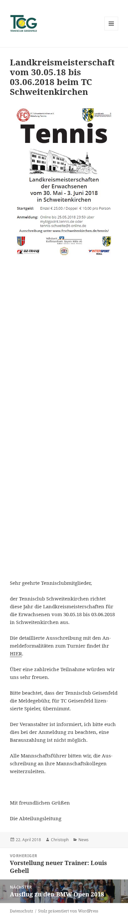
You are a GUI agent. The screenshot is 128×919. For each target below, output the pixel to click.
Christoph (60, 839)
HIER (16, 653)
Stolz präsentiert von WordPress (68, 911)
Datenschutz (21, 911)
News (83, 839)
